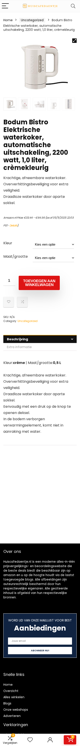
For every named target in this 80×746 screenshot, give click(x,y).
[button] (74, 40)
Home (8, 20)
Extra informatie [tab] (19, 347)
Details (14, 225)
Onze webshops (15, 709)
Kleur (7, 243)
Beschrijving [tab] (17, 339)
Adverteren (12, 716)
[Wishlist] (30, 740)
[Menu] (5, 6)
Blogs (7, 703)
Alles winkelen (13, 697)
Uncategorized (32, 20)
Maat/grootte (15, 256)
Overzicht (10, 691)
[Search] (73, 6)
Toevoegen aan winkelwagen (39, 283)
